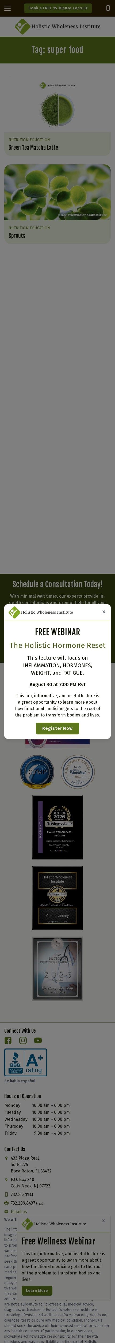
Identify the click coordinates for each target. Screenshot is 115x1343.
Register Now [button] (57, 728)
